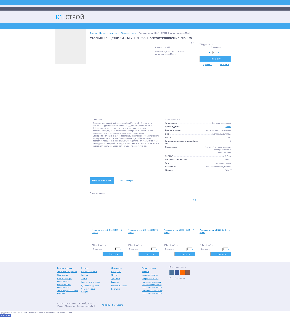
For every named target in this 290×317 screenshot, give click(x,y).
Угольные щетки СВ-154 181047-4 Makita (179, 231)
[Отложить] (99, 254)
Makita (228, 127)
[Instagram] (187, 272)
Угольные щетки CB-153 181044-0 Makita (107, 231)
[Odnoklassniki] (182, 272)
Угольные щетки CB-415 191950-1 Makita (143, 231)
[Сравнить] (94, 254)
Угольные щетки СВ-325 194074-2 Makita (215, 231)
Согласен (5, 315)
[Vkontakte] (171, 272)
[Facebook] (177, 272)
